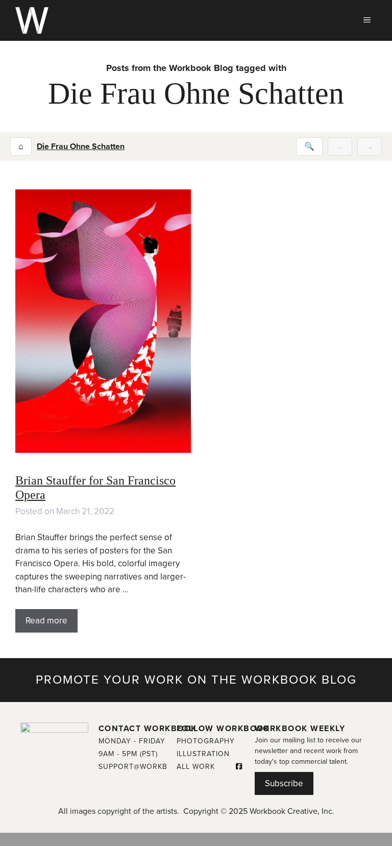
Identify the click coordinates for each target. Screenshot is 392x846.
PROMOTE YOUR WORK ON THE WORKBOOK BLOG (196, 679)
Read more (46, 620)
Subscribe (284, 783)
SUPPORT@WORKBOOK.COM (151, 766)
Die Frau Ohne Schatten (81, 146)
